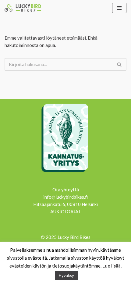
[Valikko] (119, 8)
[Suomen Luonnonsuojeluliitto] (65, 173)
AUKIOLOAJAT (65, 211)
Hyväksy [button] (66, 275)
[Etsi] (119, 64)
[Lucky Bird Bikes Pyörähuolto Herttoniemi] (23, 8)
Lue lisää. (112, 265)
